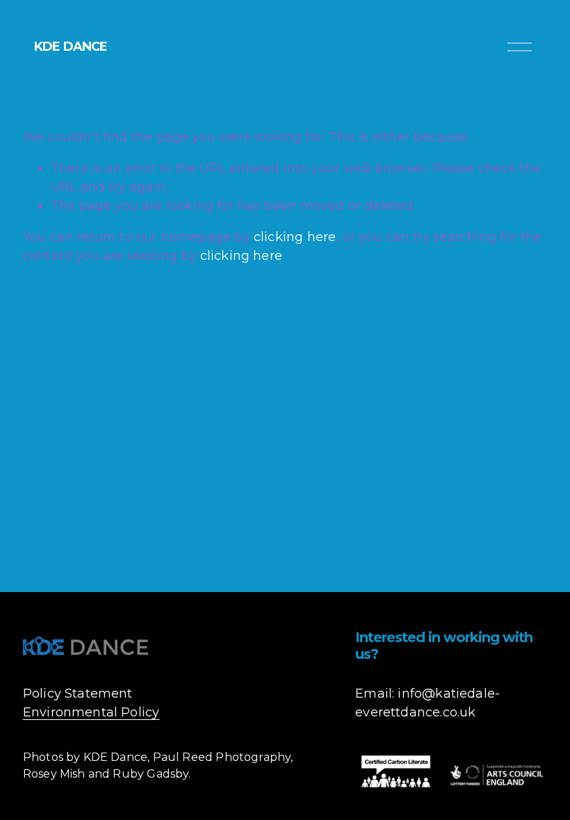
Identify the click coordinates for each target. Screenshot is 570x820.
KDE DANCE (70, 46)
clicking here (295, 237)
